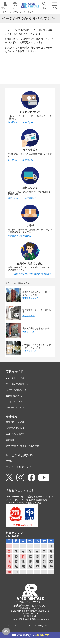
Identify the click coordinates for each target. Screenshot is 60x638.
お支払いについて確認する (20, 122)
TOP (4, 12)
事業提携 (10, 440)
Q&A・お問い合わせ (15, 378)
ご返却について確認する (19, 236)
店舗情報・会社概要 (15, 422)
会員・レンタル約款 (15, 434)
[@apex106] (9, 477)
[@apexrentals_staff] (20, 478)
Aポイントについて (15, 401)
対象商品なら (33, 635)
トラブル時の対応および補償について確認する (30, 274)
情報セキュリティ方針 (20, 490)
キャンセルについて (15, 407)
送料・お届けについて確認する (22, 198)
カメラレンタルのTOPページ (30, 602)
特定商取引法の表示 (15, 428)
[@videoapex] (31, 478)
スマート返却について (16, 390)
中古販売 (10, 461)
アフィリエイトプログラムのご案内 (22, 446)
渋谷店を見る (28, 315)
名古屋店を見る (29, 351)
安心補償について (14, 395)
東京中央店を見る (30, 298)
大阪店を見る (28, 332)
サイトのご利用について (17, 384)
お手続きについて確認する (20, 160)
